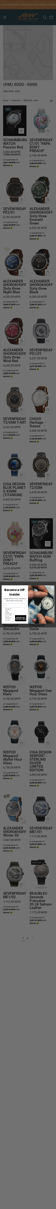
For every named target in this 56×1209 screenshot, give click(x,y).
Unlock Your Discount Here (20, 618)
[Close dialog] (52, 587)
